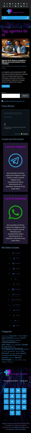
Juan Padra (15, 427)
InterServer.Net (20, 429)
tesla (13, 360)
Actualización (13, 336)
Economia (18, 342)
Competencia (17, 340)
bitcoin (10, 338)
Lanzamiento (11, 351)
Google (25, 345)
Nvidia (18, 353)
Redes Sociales (13, 356)
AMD (20, 336)
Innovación (8, 347)
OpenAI (23, 353)
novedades (12, 353)
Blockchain (16, 338)
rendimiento (5, 358)
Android (25, 336)
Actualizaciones (5, 336)
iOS (2, 351)
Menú (5, 18)
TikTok (16, 360)
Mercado (17, 351)
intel (14, 347)
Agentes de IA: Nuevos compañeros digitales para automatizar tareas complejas (14, 62)
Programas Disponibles (10, 380)
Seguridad (18, 358)
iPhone (5, 351)
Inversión (26, 349)
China (3, 340)
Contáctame (24, 380)
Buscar (4, 92)
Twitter (20, 360)
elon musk (6, 345)
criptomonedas (9, 342)
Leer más (6, 86)
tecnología (6, 360)
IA (2, 347)
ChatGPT (23, 338)
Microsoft (5, 353)
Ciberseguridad (10, 340)
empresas (12, 345)
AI (17, 336)
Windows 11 (10, 362)
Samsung (12, 358)
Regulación (20, 355)
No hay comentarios (15, 66)
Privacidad (5, 356)
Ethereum (18, 345)
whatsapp (4, 362)
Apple (4, 338)
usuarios (24, 360)
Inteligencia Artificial (12, 349)
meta (22, 351)
